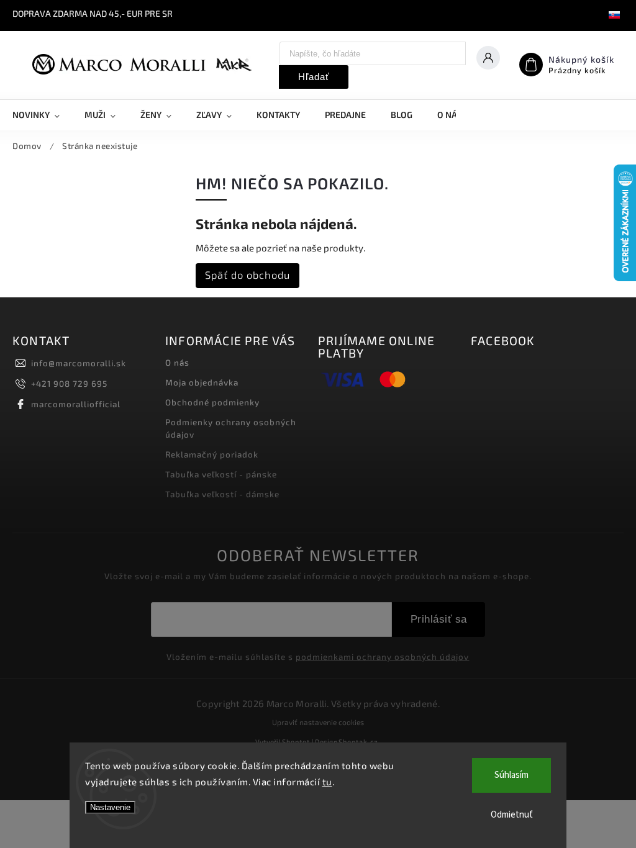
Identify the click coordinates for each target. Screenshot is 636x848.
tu (327, 781)
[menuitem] (42, 114)
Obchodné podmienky (212, 402)
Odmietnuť (512, 814)
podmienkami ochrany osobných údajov (382, 657)
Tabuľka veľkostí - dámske (222, 494)
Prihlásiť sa (439, 619)
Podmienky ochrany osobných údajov (230, 428)
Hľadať (314, 76)
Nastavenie (110, 807)
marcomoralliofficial (75, 404)
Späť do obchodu (247, 275)
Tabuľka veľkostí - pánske (221, 474)
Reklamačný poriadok (211, 454)
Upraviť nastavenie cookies (318, 722)
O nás (177, 363)
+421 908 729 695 (69, 384)
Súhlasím (511, 775)
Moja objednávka (201, 382)
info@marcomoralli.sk (78, 363)
